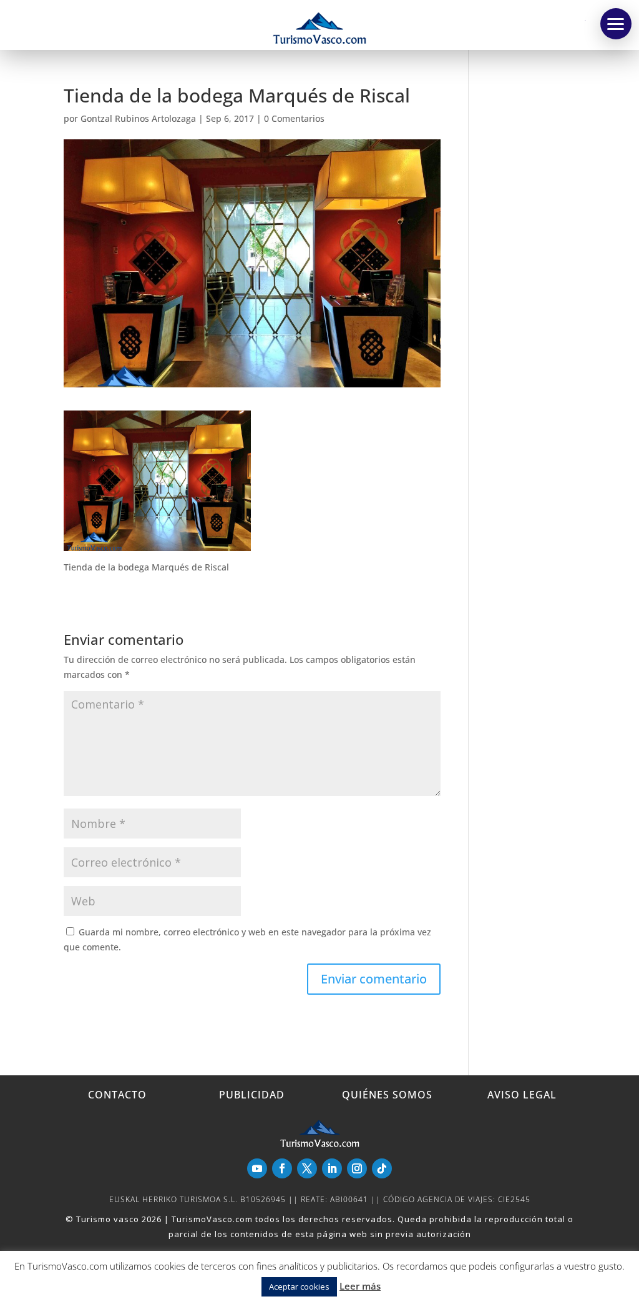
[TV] (616, 23)
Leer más (360, 1286)
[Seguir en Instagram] (357, 1168)
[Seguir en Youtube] (257, 1168)
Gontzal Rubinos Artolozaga (138, 118)
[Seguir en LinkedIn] (332, 1168)
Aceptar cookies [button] (299, 1286)
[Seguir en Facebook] (282, 1168)
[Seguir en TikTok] (382, 1168)
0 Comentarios (294, 118)
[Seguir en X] (307, 1168)
